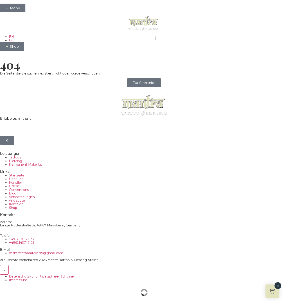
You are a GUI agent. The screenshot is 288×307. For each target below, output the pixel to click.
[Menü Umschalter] (4, 270)
